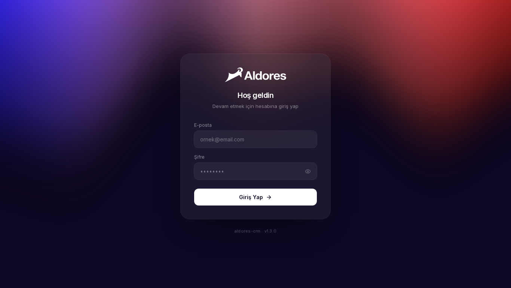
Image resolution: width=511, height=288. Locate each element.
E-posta (203, 125)
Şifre (199, 157)
